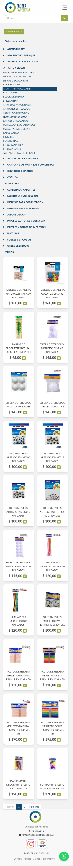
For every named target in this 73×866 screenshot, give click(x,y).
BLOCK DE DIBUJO (13, 96)
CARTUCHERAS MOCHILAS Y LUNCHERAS (30, 164)
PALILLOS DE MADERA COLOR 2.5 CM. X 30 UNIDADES (52, 293)
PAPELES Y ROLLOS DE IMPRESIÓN (26, 227)
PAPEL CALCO (11, 132)
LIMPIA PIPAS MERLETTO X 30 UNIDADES (18, 621)
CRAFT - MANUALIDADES (17, 88)
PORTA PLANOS (12, 149)
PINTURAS (13, 233)
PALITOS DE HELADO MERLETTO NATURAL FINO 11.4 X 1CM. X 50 (18, 675)
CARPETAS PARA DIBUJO (17, 104)
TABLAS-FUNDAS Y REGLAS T (19, 153)
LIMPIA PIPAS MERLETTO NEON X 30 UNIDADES (52, 566)
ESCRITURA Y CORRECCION (22, 196)
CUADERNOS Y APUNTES (21, 189)
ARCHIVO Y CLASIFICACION (22, 61)
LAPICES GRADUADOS (15, 120)
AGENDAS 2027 (16, 49)
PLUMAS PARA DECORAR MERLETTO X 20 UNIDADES (18, 784)
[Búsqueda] (64, 18)
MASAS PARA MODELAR (16, 129)
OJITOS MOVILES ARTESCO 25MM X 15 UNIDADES (18, 512)
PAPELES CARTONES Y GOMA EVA (26, 221)
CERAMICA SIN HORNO (16, 112)
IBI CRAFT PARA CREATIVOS (18, 72)
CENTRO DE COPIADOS (20, 171)
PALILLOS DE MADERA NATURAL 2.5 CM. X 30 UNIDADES (18, 293)
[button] (14, 32)
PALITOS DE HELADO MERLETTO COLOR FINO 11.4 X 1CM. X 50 (52, 675)
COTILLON (13, 177)
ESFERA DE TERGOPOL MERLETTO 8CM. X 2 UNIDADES (52, 348)
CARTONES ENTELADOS (16, 108)
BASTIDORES (10, 92)
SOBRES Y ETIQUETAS (19, 239)
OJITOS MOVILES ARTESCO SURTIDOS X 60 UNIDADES (52, 512)
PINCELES (8, 137)
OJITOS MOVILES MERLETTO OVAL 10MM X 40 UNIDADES (52, 621)
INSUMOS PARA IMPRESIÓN (23, 208)
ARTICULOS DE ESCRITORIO (22, 158)
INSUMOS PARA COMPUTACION (25, 202)
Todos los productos (15, 41)
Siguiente (34, 806)
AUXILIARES (12, 183)
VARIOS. (9, 252)
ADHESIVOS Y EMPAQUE (21, 55)
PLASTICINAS (10, 140)
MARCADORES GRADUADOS (19, 124)
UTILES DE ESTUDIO (18, 245)
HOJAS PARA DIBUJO (15, 116)
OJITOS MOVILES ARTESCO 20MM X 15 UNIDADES (52, 457)
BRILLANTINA (10, 100)
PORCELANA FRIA (13, 145)
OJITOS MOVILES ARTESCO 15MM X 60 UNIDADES (18, 457)
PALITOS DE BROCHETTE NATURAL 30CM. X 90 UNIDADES (18, 348)
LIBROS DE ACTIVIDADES (17, 76)
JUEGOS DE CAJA (16, 214)
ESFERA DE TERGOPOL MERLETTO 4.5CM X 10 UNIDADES (18, 566)
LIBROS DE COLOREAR (15, 80)
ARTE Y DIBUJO (16, 67)
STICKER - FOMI (12, 84)
